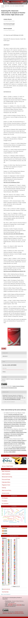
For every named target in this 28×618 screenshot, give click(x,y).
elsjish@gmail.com (12, 603)
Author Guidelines (6, 474)
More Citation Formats (9, 401)
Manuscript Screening (7, 476)
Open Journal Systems (5, 594)
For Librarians (5, 503)
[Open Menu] (1, 1)
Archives (7, 5)
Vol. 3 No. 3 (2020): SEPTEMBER (17, 5)
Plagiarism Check (6, 485)
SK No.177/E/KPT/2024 (7, 466)
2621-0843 (19, 605)
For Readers (5, 498)
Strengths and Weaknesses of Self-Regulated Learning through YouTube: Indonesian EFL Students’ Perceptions (15, 416)
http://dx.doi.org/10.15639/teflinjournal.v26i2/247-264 (14, 271)
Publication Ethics (6, 482)
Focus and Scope (6, 479)
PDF (4, 348)
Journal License (5, 493)
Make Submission (6, 471)
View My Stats (5, 591)
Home (2, 5)
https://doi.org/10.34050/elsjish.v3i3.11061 (14, 35)
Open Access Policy (6, 490)
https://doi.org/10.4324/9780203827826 (12, 277)
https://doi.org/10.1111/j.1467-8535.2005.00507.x (14, 233)
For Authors (4, 500)
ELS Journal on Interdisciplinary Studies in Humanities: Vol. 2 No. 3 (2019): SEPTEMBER (14, 435)
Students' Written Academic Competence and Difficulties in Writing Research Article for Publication (15, 432)
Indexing (4, 487)
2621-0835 (10, 605)
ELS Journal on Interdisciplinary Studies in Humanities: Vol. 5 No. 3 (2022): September (15, 426)
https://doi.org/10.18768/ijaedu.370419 (12, 182)
